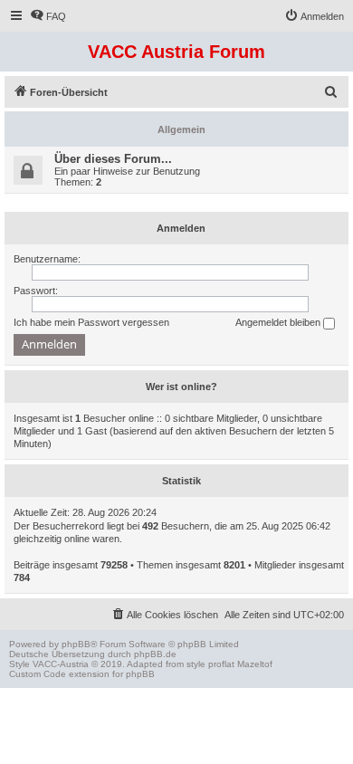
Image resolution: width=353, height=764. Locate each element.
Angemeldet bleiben (279, 322)
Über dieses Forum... (113, 159)
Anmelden (181, 228)
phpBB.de (155, 654)
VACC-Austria (61, 664)
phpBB (76, 644)
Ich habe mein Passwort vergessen (91, 322)
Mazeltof (254, 664)
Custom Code (37, 674)
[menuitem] (48, 16)
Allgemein (181, 129)
